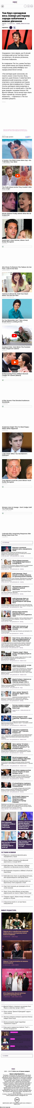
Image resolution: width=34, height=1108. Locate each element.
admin (22, 710)
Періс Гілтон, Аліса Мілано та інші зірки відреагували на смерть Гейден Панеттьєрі (21, 639)
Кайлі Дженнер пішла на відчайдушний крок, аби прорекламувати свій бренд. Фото (21, 600)
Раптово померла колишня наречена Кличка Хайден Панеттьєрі (21, 707)
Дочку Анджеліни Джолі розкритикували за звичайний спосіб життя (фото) (20, 1040)
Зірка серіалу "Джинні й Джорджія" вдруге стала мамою (20, 693)
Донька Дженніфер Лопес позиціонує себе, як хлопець (21, 1047)
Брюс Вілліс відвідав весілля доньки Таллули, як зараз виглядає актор (21, 772)
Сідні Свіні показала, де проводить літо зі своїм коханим (20, 627)
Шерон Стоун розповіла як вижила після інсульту (15, 962)
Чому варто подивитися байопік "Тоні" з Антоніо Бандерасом (20, 731)
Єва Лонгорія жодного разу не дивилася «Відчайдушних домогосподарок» (21, 1034)
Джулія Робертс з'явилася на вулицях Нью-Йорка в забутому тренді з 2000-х (21, 680)
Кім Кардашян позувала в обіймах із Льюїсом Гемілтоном (20, 588)
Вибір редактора (8, 910)
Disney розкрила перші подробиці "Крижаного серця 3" (22, 718)
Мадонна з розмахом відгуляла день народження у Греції (22, 549)
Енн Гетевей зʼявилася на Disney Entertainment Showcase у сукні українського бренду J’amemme (20, 799)
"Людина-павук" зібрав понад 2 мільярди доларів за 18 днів (21, 653)
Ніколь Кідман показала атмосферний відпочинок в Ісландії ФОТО (21, 562)
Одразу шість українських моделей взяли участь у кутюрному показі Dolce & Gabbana (15, 933)
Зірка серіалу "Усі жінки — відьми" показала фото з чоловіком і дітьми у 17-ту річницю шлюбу (20, 746)
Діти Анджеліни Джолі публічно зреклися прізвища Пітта (14, 994)
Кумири (14, 711)
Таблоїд (4, 23)
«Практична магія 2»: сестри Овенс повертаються (21, 666)
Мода (21, 607)
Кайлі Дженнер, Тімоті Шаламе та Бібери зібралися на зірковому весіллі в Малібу (22, 575)
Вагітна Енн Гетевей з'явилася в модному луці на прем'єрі (9, 845)
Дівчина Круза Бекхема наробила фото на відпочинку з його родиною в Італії (22, 614)
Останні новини (8, 852)
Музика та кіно (23, 660)
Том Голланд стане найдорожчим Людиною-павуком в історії (25, 843)
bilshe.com (15, 1071)
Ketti (11, 556)
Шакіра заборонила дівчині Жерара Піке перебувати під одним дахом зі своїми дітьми (25, 825)
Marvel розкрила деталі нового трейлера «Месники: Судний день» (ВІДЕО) (21, 759)
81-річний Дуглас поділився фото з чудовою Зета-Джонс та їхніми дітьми (21, 785)
